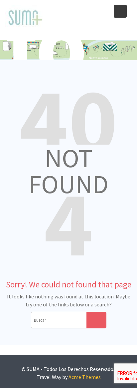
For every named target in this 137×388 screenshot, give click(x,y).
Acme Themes (84, 377)
